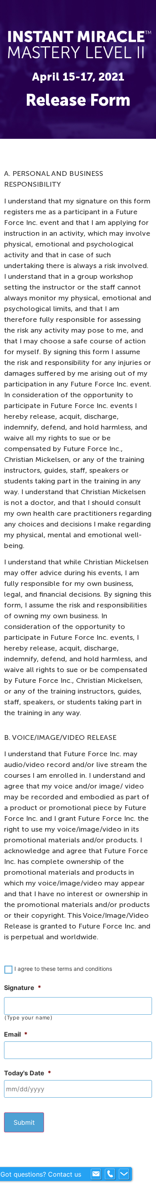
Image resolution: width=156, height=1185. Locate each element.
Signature (22, 988)
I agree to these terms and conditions (63, 968)
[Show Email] (96, 1174)
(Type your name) (28, 1017)
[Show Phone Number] (110, 1174)
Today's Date (27, 1073)
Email (16, 1034)
